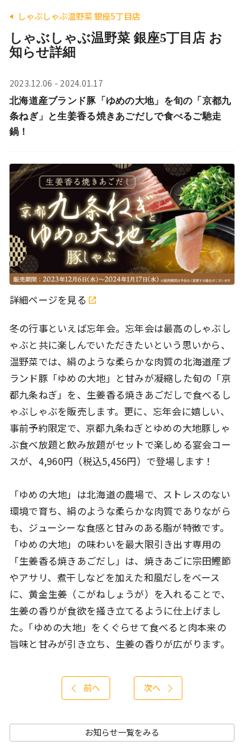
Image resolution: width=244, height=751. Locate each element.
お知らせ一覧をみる (122, 732)
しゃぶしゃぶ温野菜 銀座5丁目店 (79, 16)
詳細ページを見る (49, 300)
